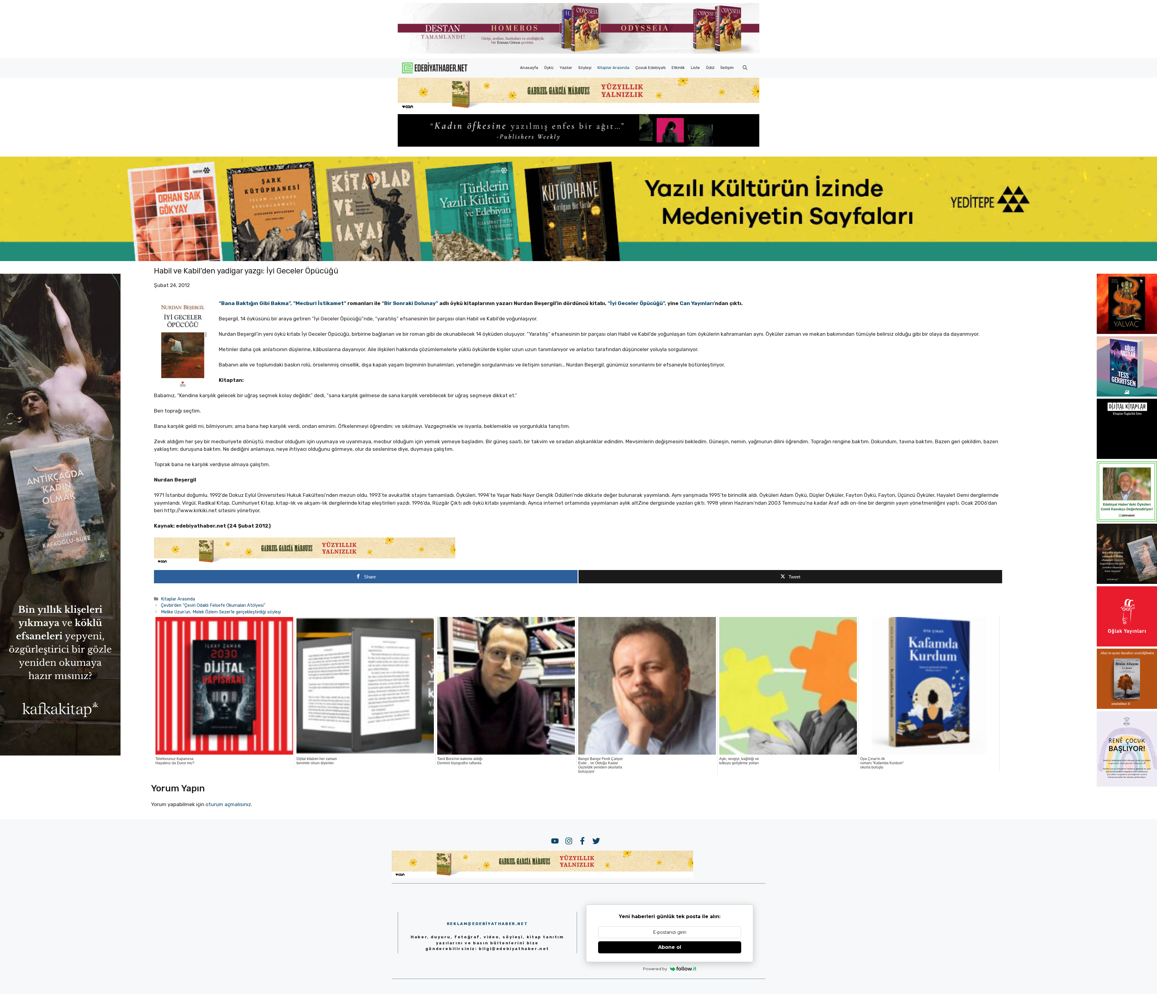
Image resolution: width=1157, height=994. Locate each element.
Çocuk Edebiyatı (650, 67)
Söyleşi (584, 67)
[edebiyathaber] (578, 145)
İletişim (727, 67)
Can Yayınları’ (697, 303)
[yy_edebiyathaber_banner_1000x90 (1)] (304, 563)
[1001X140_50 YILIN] (578, 52)
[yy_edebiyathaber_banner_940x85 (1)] (578, 108)
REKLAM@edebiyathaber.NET (487, 923)
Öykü (548, 67)
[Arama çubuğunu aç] (745, 68)
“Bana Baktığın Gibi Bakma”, (255, 303)
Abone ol (669, 947)
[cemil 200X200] (1127, 520)
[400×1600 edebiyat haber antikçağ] (60, 754)
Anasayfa (529, 67)
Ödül (710, 67)
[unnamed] (1127, 332)
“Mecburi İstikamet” (319, 303)
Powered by (655, 968)
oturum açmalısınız (228, 804)
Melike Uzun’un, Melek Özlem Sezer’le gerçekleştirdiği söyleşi (221, 612)
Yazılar (566, 67)
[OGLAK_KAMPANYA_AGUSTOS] (1127, 645)
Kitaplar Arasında (613, 67)
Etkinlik (678, 67)
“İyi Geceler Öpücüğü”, (637, 303)
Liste (695, 67)
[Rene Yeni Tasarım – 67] (1127, 785)
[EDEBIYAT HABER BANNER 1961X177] (578, 259)
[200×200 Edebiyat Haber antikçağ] (1127, 582)
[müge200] (1127, 457)
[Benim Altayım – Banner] (1127, 707)
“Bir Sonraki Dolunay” (410, 303)
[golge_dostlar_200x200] (1127, 395)
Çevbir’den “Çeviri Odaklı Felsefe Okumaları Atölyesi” (213, 605)
